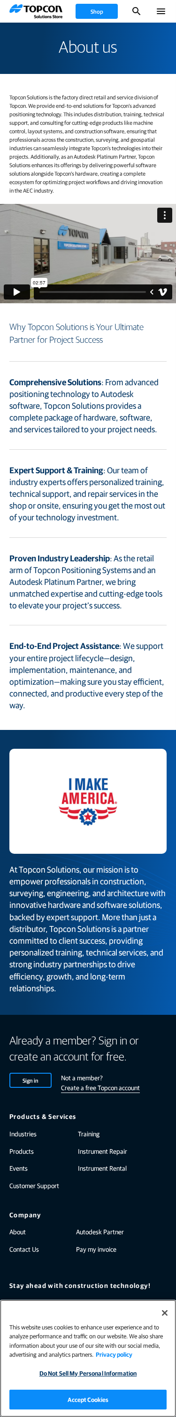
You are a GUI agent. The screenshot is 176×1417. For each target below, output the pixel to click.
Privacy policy (114, 1354)
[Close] (164, 1313)
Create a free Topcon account (100, 1087)
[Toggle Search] (136, 11)
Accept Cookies (88, 1399)
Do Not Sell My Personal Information (88, 1373)
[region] (88, 1358)
